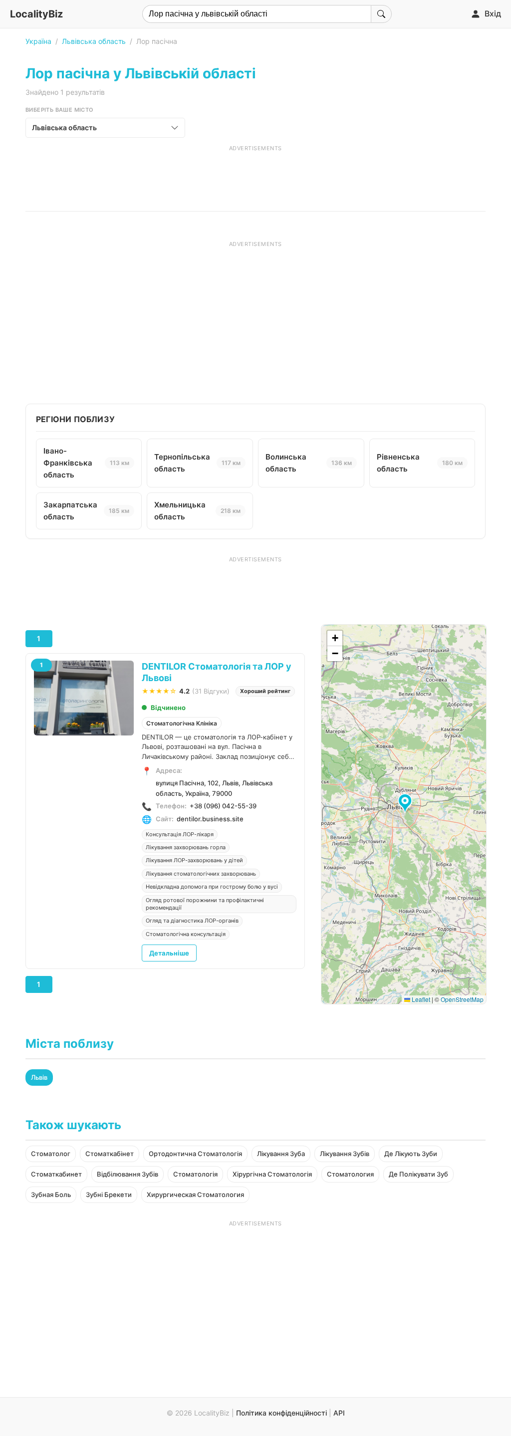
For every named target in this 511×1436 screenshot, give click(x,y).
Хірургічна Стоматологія (272, 1174)
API (339, 1413)
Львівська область (94, 41)
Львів (39, 1077)
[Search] (381, 14)
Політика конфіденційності (281, 1413)
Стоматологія (195, 1174)
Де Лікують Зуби (410, 1154)
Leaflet (420, 999)
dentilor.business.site (210, 819)
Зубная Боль (51, 1194)
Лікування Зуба (281, 1154)
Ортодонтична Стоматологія (195, 1154)
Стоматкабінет (109, 1154)
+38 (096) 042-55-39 (223, 806)
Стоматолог (50, 1154)
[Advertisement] (255, 174)
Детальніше (169, 953)
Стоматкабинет (56, 1174)
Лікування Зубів (344, 1154)
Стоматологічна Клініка (181, 723)
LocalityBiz (36, 14)
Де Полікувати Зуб (418, 1174)
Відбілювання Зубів (127, 1174)
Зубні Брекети (109, 1194)
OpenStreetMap (462, 999)
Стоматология (350, 1174)
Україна (38, 41)
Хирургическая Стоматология (195, 1194)
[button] (406, 803)
